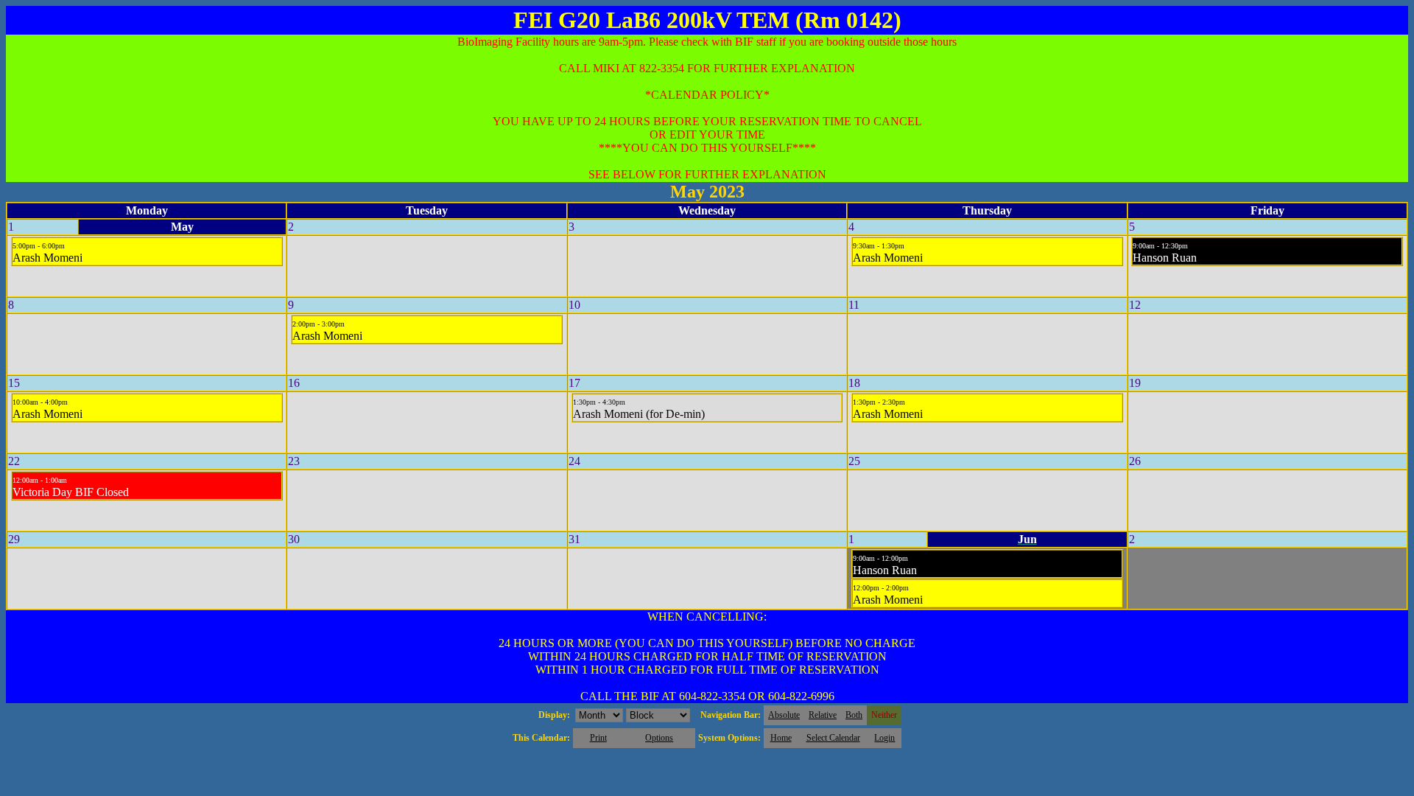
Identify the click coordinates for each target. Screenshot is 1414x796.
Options (659, 738)
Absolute (784, 715)
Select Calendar (833, 738)
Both (853, 715)
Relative (823, 715)
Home (781, 738)
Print (598, 738)
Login (884, 738)
